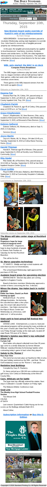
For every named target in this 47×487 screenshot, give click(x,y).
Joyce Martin (7, 136)
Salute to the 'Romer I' (11, 353)
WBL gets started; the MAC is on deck (23, 65)
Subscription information (16, 414)
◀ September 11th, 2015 (11, 16)
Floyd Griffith (7, 169)
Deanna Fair (6, 93)
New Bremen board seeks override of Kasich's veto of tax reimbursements (23, 32)
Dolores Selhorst (9, 124)
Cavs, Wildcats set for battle (14, 379)
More (12, 60)
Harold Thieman (8, 147)
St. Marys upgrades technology (16, 262)
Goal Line (5, 390)
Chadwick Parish (9, 104)
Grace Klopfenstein (10, 113)
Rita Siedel (6, 158)
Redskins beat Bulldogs (12, 365)
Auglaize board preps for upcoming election (23, 275)
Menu (44, 6)
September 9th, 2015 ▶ (36, 16)
